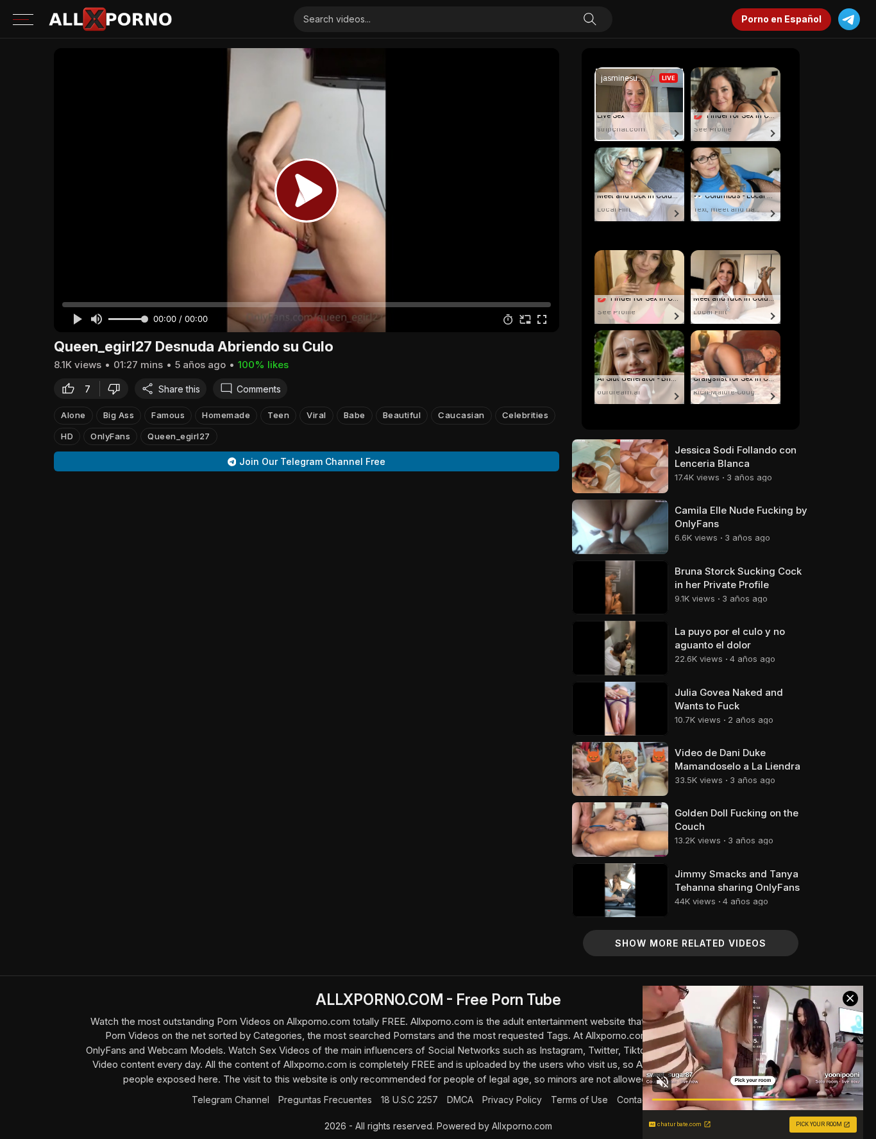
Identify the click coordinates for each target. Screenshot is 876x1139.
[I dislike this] (117, 388)
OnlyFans (110, 436)
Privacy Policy (512, 1099)
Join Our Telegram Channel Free (312, 461)
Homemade (226, 415)
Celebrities (525, 415)
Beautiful (402, 415)
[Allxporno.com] (110, 19)
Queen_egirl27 (178, 436)
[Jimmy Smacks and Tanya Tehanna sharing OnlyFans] (620, 890)
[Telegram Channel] (849, 19)
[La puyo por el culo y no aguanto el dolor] (620, 648)
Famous (168, 415)
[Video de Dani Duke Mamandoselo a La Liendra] (620, 769)
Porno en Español (781, 18)
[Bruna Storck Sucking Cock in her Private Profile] (620, 587)
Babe (355, 415)
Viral (316, 415)
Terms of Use (579, 1099)
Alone (73, 415)
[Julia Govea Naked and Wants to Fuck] (620, 709)
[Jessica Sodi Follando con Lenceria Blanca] (620, 466)
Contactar (637, 1099)
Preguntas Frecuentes (325, 1099)
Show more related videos (690, 943)
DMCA (460, 1099)
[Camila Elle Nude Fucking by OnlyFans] (620, 526)
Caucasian (461, 415)
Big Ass (119, 415)
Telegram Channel (230, 1099)
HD (67, 436)
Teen (278, 415)
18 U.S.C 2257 (409, 1099)
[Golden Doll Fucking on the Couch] (620, 829)
